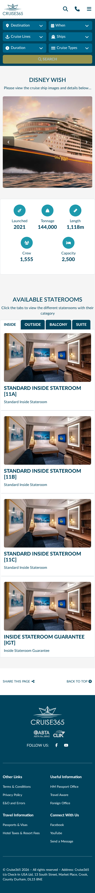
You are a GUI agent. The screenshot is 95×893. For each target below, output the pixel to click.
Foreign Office (60, 803)
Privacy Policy (12, 795)
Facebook (57, 825)
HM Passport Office (64, 786)
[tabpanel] (47, 493)
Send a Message (61, 841)
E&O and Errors (14, 803)
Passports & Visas (15, 825)
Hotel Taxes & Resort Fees (21, 833)
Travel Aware (59, 795)
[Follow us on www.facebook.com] (56, 745)
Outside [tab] (33, 324)
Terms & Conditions (17, 786)
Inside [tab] (10, 324)
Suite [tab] (81, 324)
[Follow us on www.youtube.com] (66, 745)
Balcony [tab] (58, 324)
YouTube (56, 833)
